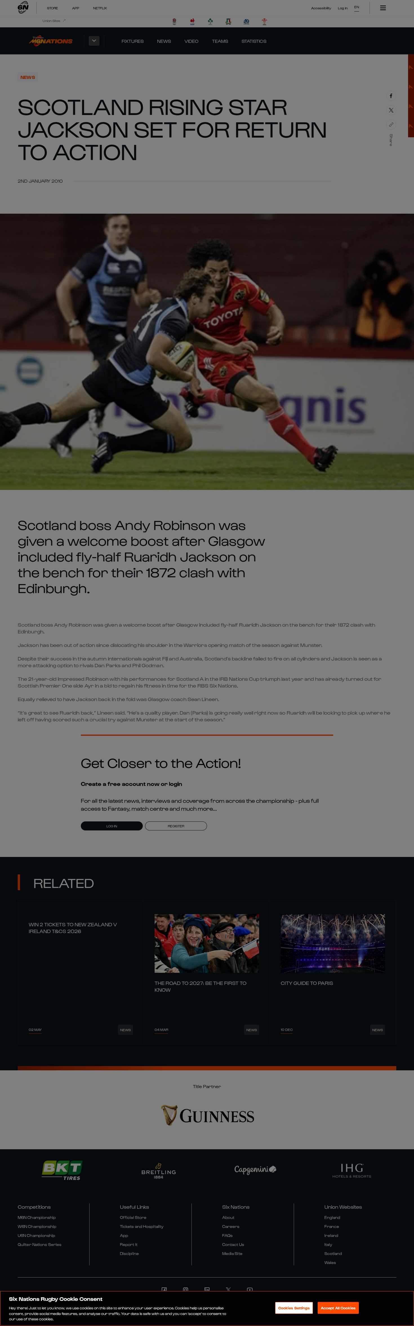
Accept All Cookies (338, 1308)
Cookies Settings (294, 1308)
